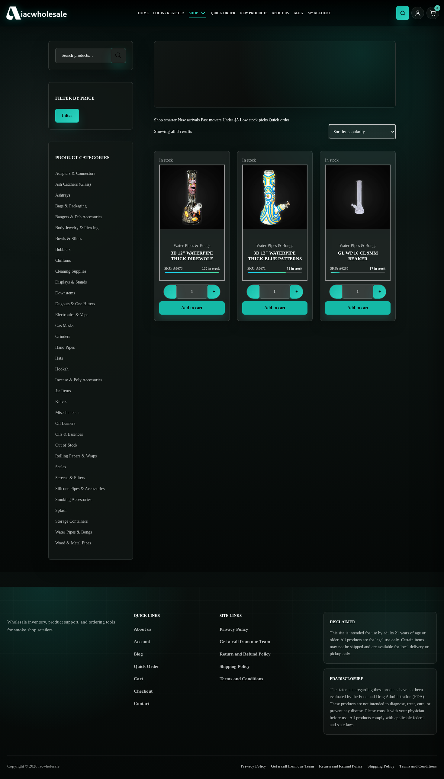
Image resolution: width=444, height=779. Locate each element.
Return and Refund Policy (245, 654)
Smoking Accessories (73, 499)
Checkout (143, 691)
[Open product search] (402, 13)
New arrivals (189, 120)
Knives (61, 401)
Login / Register (168, 13)
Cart (138, 678)
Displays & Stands (71, 282)
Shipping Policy (235, 666)
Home (143, 13)
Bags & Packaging (71, 206)
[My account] (417, 13)
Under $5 (231, 120)
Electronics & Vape (71, 315)
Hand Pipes (65, 347)
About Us (280, 13)
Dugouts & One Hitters (75, 304)
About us (142, 629)
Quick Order (223, 13)
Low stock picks (254, 120)
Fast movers (211, 120)
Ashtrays (62, 195)
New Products (253, 13)
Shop (193, 13)
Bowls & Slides (68, 238)
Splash (60, 510)
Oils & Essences (69, 434)
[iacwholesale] (38, 13)
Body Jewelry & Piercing (76, 228)
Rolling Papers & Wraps (76, 456)
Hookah (62, 369)
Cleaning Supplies (70, 271)
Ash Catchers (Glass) (73, 184)
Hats (59, 358)
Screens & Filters (70, 478)
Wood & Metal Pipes (73, 543)
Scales (60, 467)
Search (118, 55)
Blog (298, 13)
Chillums (63, 260)
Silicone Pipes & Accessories (80, 488)
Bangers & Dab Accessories (78, 217)
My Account (319, 13)
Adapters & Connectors (75, 173)
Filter (67, 115)
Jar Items (63, 391)
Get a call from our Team (245, 641)
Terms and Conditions (241, 678)
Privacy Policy (234, 629)
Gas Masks (64, 325)
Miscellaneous (67, 412)
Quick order (279, 120)
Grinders (62, 336)
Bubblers (62, 249)
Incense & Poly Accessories (78, 380)
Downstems (65, 293)
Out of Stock (66, 445)
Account (142, 641)
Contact (142, 703)
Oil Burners (65, 423)
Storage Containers (71, 521)
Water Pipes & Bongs (192, 245)
